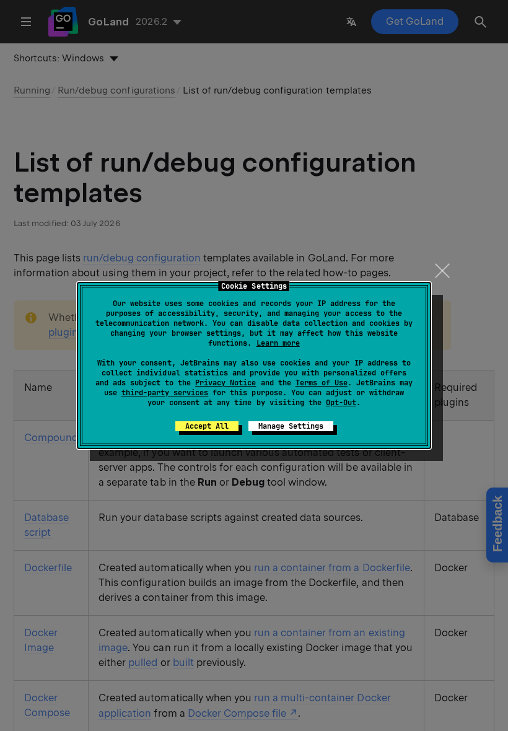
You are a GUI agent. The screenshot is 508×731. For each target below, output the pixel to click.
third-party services (164, 393)
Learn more (278, 343)
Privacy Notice (225, 383)
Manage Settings (290, 426)
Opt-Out (341, 403)
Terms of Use (322, 383)
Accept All (207, 426)
